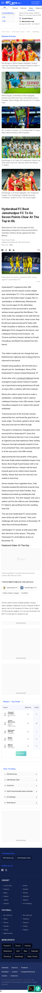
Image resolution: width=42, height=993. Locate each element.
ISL (4, 8)
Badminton (8, 951)
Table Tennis (32, 956)
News (31, 8)
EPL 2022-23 (27, 915)
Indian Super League (18, 31)
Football (24, 593)
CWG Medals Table (13, 780)
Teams (6, 900)
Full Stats (21, 753)
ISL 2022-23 (8, 915)
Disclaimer (5, 972)
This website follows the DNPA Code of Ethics (17, 980)
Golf (18, 951)
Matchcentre (8, 933)
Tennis (17, 946)
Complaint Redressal (28, 972)
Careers (4, 976)
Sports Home (6, 31)
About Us (15, 967)
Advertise (5, 967)
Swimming (19, 956)
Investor (15, 972)
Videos (6, 896)
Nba (25, 951)
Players (25, 900)
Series (25, 885)
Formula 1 (7, 946)
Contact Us (14, 976)
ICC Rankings (11, 797)
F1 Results (30, 605)
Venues (6, 903)
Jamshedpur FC (30, 588)
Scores (15, 8)
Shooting (7, 956)
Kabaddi (34, 951)
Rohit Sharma (11, 802)
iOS (27, 614)
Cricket (14, 603)
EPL (4, 21)
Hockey (28, 946)
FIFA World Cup (12, 774)
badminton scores (19, 605)
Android (20, 614)
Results (25, 889)
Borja (30, 357)
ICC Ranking (27, 903)
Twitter (36, 608)
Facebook (18, 608)
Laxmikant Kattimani (24, 378)
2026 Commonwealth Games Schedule (20, 791)
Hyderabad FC (12, 588)
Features (26, 896)
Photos (25, 893)
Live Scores (8, 885)
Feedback (24, 967)
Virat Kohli (10, 785)
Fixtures (23, 8)
